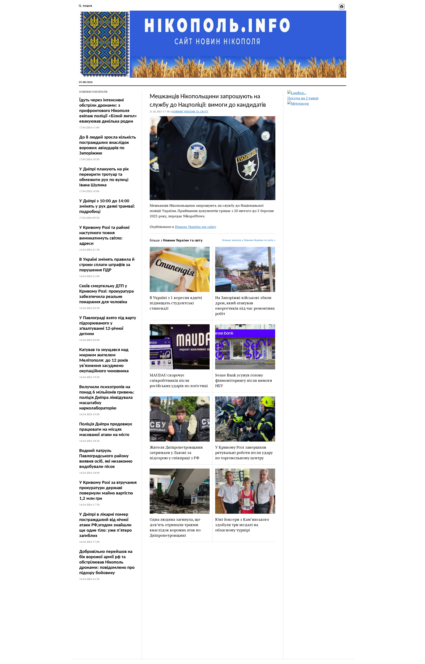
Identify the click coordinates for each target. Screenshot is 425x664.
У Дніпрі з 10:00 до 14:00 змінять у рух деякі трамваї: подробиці (107, 206)
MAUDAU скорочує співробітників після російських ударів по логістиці (179, 380)
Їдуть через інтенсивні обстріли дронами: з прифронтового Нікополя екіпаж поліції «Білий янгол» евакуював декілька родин (108, 111)
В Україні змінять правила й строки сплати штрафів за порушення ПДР (107, 264)
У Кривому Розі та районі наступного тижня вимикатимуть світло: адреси (104, 235)
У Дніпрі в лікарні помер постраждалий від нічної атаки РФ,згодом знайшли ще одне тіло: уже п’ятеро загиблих (105, 525)
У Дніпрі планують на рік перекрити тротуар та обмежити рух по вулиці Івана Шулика (104, 177)
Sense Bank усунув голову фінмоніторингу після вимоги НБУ (243, 380)
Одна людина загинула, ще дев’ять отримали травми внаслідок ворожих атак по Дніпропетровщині (175, 527)
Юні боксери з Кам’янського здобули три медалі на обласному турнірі (242, 525)
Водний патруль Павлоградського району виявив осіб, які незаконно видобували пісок (105, 458)
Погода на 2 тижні (302, 98)
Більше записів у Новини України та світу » (248, 240)
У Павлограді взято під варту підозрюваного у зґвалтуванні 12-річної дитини (107, 326)
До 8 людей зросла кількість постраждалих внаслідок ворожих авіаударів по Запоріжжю (107, 145)
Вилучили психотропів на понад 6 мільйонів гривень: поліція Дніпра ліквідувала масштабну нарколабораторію (106, 398)
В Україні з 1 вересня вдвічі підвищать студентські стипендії (176, 303)
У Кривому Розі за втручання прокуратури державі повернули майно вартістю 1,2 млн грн (108, 490)
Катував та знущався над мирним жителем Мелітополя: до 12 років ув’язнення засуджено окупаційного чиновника (104, 360)
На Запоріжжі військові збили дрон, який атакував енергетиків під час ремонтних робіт (245, 305)
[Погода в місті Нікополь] (320, 92)
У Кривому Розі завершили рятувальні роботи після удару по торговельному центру (244, 452)
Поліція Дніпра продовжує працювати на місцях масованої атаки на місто (105, 429)
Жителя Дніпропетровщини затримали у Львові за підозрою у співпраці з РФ (176, 452)
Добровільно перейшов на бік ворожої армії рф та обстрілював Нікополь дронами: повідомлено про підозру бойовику (107, 562)
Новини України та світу (190, 111)
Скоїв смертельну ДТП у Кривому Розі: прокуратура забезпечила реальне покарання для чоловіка (106, 294)
